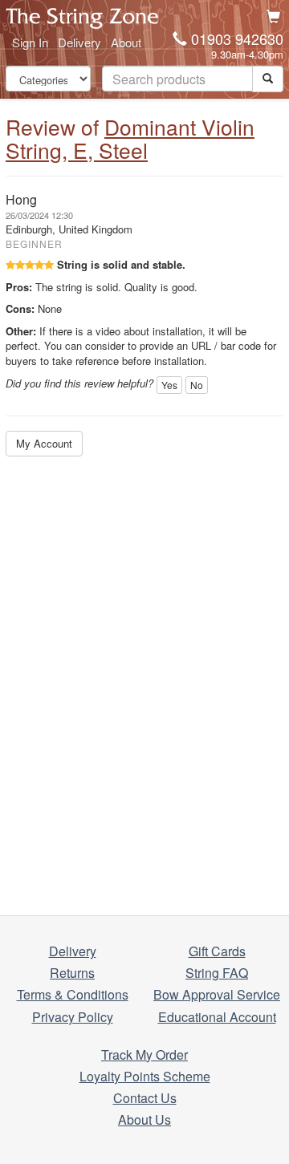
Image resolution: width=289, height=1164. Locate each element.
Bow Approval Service (216, 994)
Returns (72, 972)
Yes (169, 384)
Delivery (79, 42)
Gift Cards (217, 951)
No (196, 384)
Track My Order (144, 1054)
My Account (44, 443)
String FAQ (216, 972)
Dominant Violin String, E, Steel (130, 138)
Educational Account (217, 1017)
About (126, 42)
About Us (144, 1119)
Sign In (30, 42)
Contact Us (145, 1098)
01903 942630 (237, 38)
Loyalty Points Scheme (144, 1076)
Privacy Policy (72, 1017)
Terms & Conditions (72, 994)
